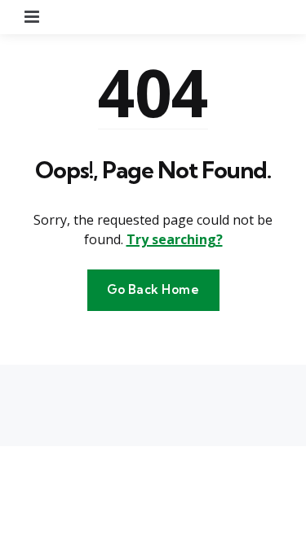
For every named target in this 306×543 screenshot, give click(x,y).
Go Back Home (153, 289)
